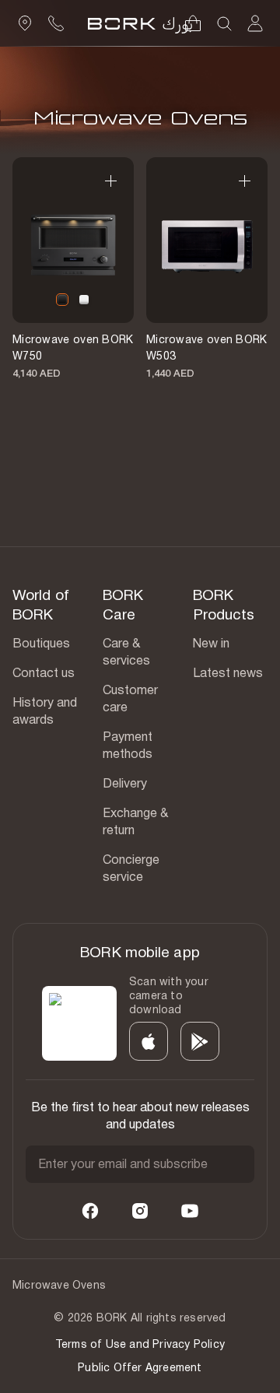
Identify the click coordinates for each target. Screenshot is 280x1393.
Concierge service (131, 868)
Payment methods (127, 745)
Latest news (228, 672)
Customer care (130, 698)
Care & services (126, 652)
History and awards (44, 711)
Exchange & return (135, 821)
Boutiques (41, 643)
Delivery (125, 783)
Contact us (43, 672)
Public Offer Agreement (139, 1367)
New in (211, 643)
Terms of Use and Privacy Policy (140, 1344)
